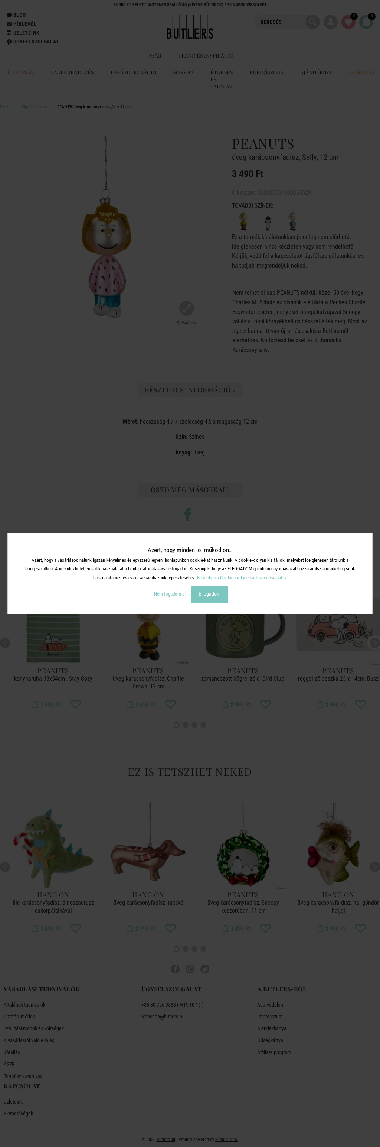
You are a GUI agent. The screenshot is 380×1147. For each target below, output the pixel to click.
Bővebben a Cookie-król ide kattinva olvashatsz (242, 577)
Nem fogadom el (170, 594)
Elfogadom (210, 594)
